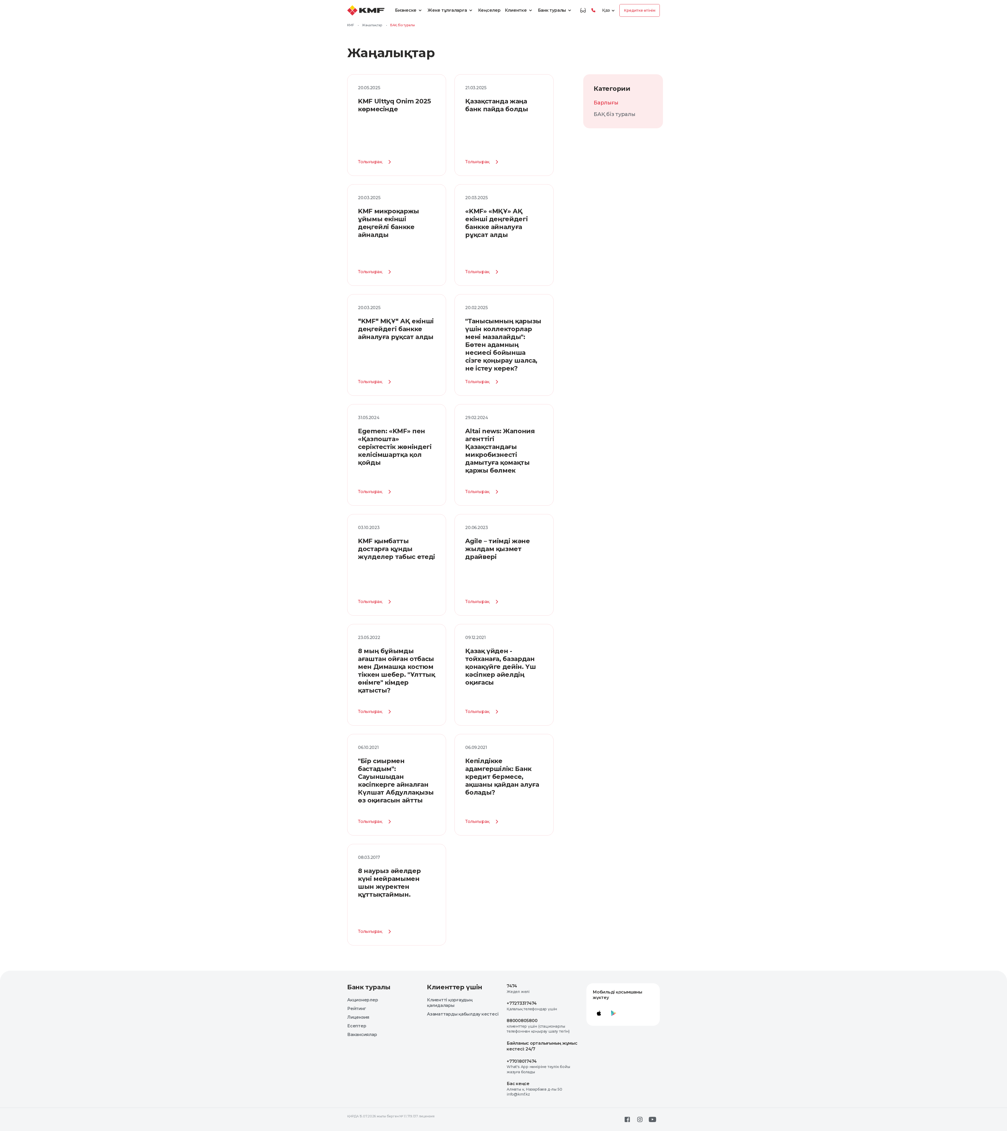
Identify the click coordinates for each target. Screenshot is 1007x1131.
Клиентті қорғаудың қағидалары (450, 1002)
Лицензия (358, 1017)
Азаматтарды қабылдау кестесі (462, 1014)
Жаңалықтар (372, 25)
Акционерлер (362, 999)
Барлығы (606, 102)
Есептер (356, 1025)
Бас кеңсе (518, 1083)
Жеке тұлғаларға (447, 10)
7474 (512, 986)
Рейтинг (356, 1008)
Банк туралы (552, 10)
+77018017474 (522, 1061)
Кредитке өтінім (639, 10)
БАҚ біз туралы (614, 114)
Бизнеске (405, 10)
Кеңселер (489, 10)
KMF (350, 25)
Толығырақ (370, 161)
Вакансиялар (362, 1034)
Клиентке (516, 10)
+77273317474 (522, 1003)
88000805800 (522, 1020)
